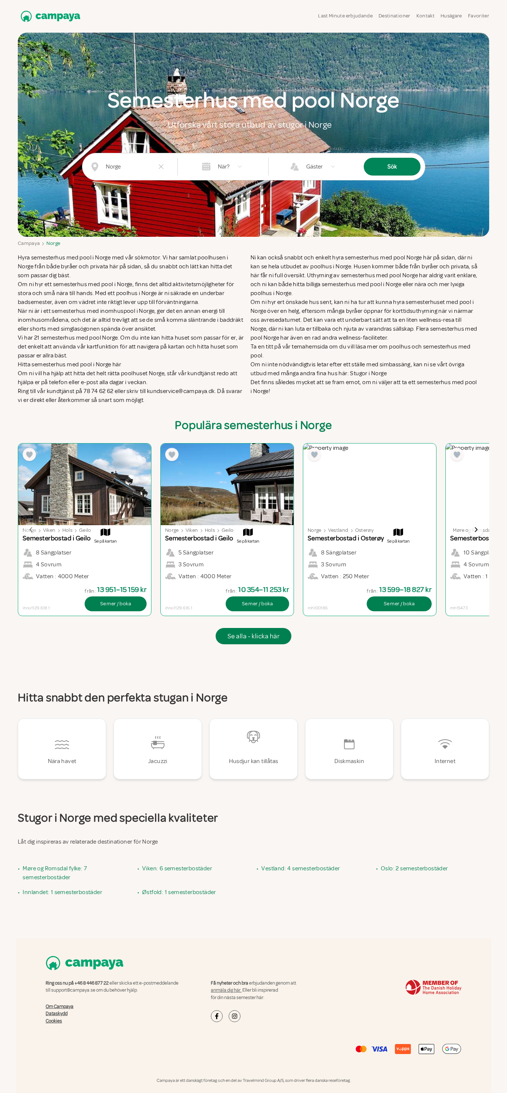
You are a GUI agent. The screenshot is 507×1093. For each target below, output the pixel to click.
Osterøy (364, 530)
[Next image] (475, 529)
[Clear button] (161, 167)
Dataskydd (57, 1014)
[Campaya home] (49, 16)
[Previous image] (31, 529)
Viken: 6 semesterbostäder (177, 868)
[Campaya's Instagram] (235, 1016)
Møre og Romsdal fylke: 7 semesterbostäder (55, 873)
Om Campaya (59, 1006)
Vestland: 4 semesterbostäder (300, 868)
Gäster (314, 166)
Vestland (338, 530)
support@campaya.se (73, 990)
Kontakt (425, 16)
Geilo (85, 530)
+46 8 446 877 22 (92, 983)
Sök (392, 166)
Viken (49, 530)
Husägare (451, 16)
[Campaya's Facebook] (217, 1016)
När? (223, 166)
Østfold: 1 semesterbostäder (179, 892)
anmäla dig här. (226, 990)
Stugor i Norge (368, 373)
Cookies (54, 1021)
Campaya (29, 243)
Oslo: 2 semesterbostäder (414, 868)
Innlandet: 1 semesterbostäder (62, 892)
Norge (53, 243)
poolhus (399, 346)
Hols (67, 530)
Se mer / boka (115, 604)
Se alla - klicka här (253, 636)
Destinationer (394, 16)
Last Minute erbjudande (345, 16)
